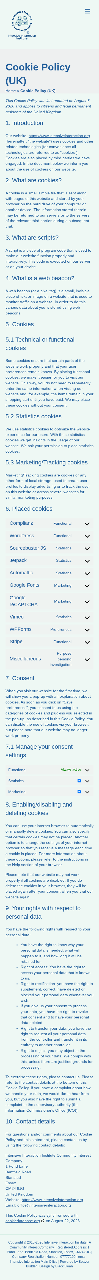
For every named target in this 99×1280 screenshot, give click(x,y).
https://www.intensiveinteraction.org (59, 136)
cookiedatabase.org (23, 1221)
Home (11, 91)
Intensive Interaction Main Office (33, 1262)
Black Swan (64, 1266)
